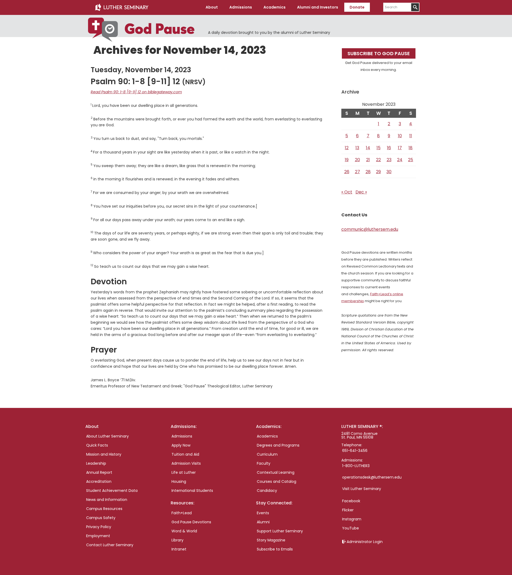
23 (389, 160)
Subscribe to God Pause (378, 53)
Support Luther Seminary (280, 531)
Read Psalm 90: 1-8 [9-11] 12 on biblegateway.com (136, 92)
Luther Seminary (121, 7)
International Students (192, 490)
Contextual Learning (275, 472)
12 (347, 148)
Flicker (348, 510)
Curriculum (267, 454)
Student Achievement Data (112, 490)
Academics (267, 436)
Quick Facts (97, 445)
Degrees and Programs (278, 445)
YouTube (350, 528)
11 (410, 136)
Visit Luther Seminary (361, 488)
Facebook (351, 501)
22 (378, 160)
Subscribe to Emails (275, 549)
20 (357, 160)
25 (410, 160)
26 (346, 172)
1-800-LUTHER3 (356, 465)
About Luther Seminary (107, 436)
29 (378, 172)
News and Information (106, 499)
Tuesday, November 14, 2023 (141, 70)
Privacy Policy (98, 526)
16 (389, 148)
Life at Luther (183, 472)
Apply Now (180, 445)
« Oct (346, 192)
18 (411, 148)
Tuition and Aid (185, 454)
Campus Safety (100, 517)
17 (400, 148)
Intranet (178, 549)
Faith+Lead (181, 513)
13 (357, 148)
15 (379, 148)
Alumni (263, 522)
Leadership (96, 463)
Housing (178, 481)
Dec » (361, 192)
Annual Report (99, 472)
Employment (98, 535)
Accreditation (98, 481)
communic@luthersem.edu (369, 229)
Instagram (351, 519)
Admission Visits (186, 463)
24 (399, 160)
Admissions (181, 436)
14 (368, 148)
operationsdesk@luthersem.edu (372, 477)
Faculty (263, 463)
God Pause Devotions (191, 522)
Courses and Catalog (276, 481)
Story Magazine (271, 540)
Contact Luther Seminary (109, 545)
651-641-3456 (354, 450)
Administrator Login (365, 541)
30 (388, 172)
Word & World (184, 531)
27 (357, 172)
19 (347, 160)
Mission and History (103, 454)
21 (368, 160)
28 (368, 172)
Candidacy (267, 490)
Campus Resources (104, 508)
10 (400, 136)
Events (263, 513)
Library (177, 540)
